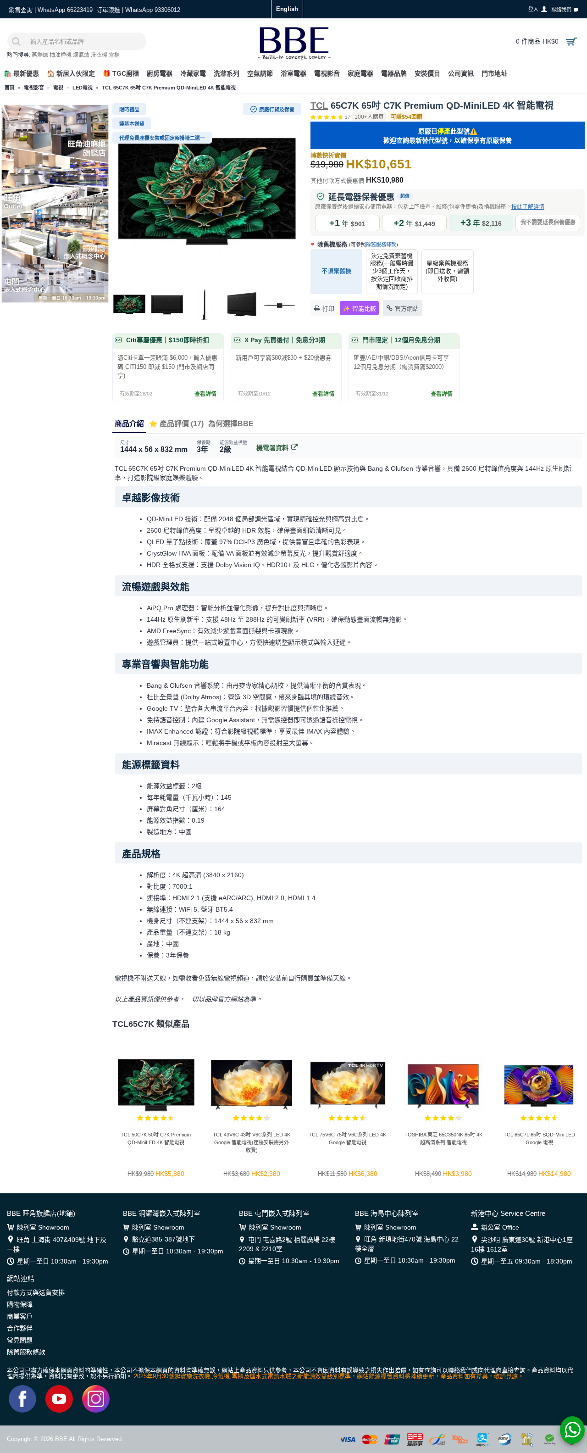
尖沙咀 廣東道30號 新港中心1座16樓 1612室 (522, 1244)
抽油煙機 (61, 55)
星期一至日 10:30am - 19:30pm (62, 1261)
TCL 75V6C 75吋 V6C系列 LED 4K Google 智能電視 (347, 1138)
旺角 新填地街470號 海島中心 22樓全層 (407, 1244)
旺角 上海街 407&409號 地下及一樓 (56, 1244)
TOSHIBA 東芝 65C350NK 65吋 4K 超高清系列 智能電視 (443, 1138)
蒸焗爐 (40, 55)
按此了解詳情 (527, 207)
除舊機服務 (357, 244)
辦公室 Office (500, 1227)
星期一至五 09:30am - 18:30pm (526, 1261)
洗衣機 (99, 55)
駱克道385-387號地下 (163, 1239)
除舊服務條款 (381, 244)
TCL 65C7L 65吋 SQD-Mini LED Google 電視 (539, 1138)
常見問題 (20, 1340)
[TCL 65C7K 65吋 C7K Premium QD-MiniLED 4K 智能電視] (206, 193)
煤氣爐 (81, 55)
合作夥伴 (20, 1328)
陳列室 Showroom (43, 1227)
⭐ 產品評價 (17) (176, 424)
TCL (319, 105)
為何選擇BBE (231, 424)
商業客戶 (20, 1316)
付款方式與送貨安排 (36, 1292)
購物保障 (20, 1304)
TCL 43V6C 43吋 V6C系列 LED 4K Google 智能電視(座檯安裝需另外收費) (251, 1142)
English (287, 9)
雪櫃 (114, 55)
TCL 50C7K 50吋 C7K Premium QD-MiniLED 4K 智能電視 (156, 1138)
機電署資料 (272, 447)
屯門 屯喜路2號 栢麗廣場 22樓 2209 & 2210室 (287, 1244)
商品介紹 (129, 424)
